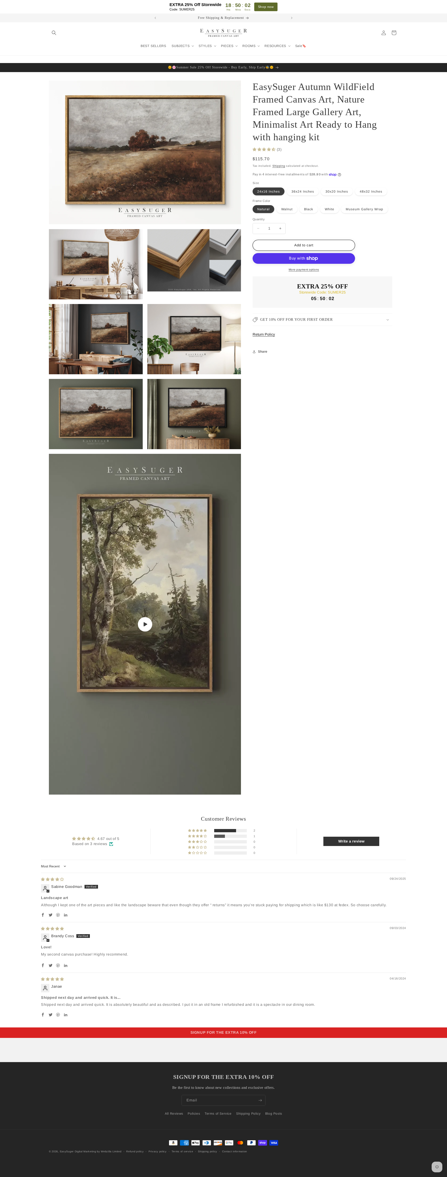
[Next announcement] (292, 17)
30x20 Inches (336, 191)
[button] (54, 33)
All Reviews (174, 1113)
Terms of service (182, 1151)
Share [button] (263, 351)
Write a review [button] (351, 841)
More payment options (304, 269)
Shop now (266, 7)
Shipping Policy (248, 1113)
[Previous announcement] (155, 17)
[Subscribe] (260, 1100)
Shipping (278, 165)
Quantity (259, 219)
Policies (194, 1113)
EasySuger (67, 1151)
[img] (52, 879)
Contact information (234, 1151)
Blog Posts (273, 1113)
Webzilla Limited (111, 1151)
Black (308, 209)
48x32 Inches (371, 191)
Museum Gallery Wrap (364, 209)
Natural (263, 209)
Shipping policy (207, 1151)
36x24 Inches (302, 191)
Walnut (287, 209)
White (329, 209)
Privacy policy (158, 1151)
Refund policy (135, 1151)
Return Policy (264, 334)
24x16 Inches (268, 191)
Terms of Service (218, 1113)
